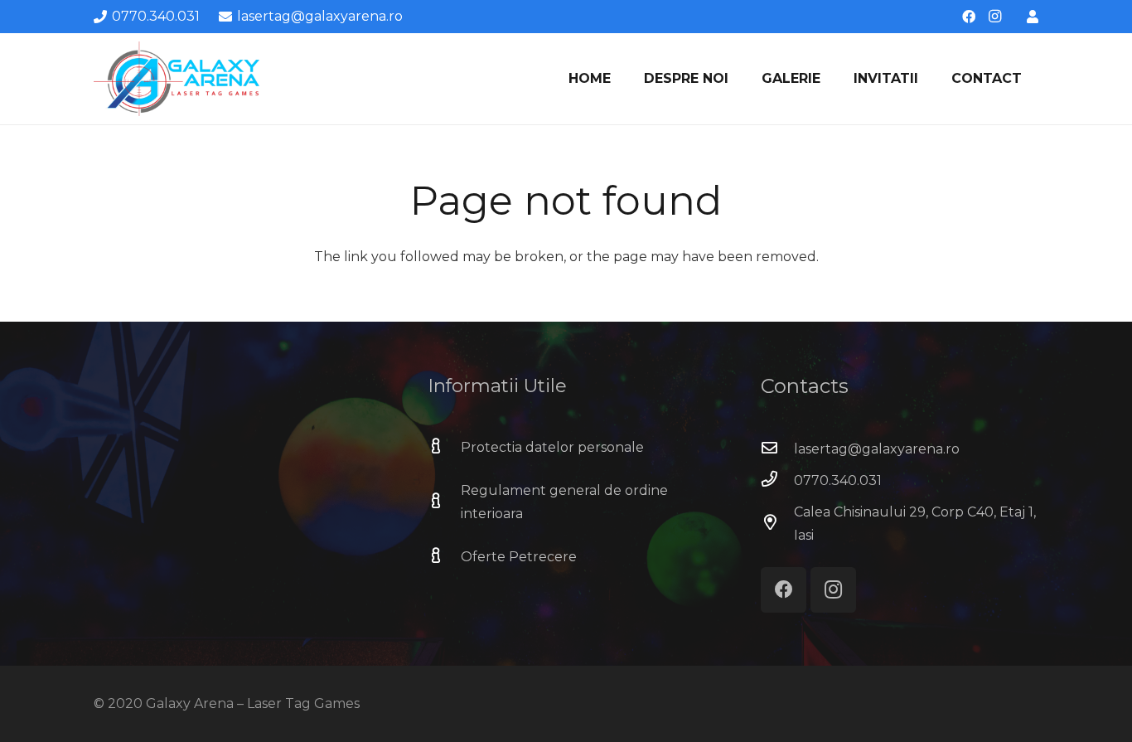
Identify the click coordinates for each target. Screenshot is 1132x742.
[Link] (1032, 16)
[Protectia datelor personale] (444, 447)
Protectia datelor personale (552, 447)
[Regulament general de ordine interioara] (444, 502)
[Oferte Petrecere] (444, 557)
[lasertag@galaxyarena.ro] (777, 449)
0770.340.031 (838, 480)
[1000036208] (176, 78)
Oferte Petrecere (519, 557)
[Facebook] (968, 16)
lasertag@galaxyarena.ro (877, 449)
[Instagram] (995, 16)
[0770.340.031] (777, 480)
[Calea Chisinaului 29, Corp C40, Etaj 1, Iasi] (777, 524)
